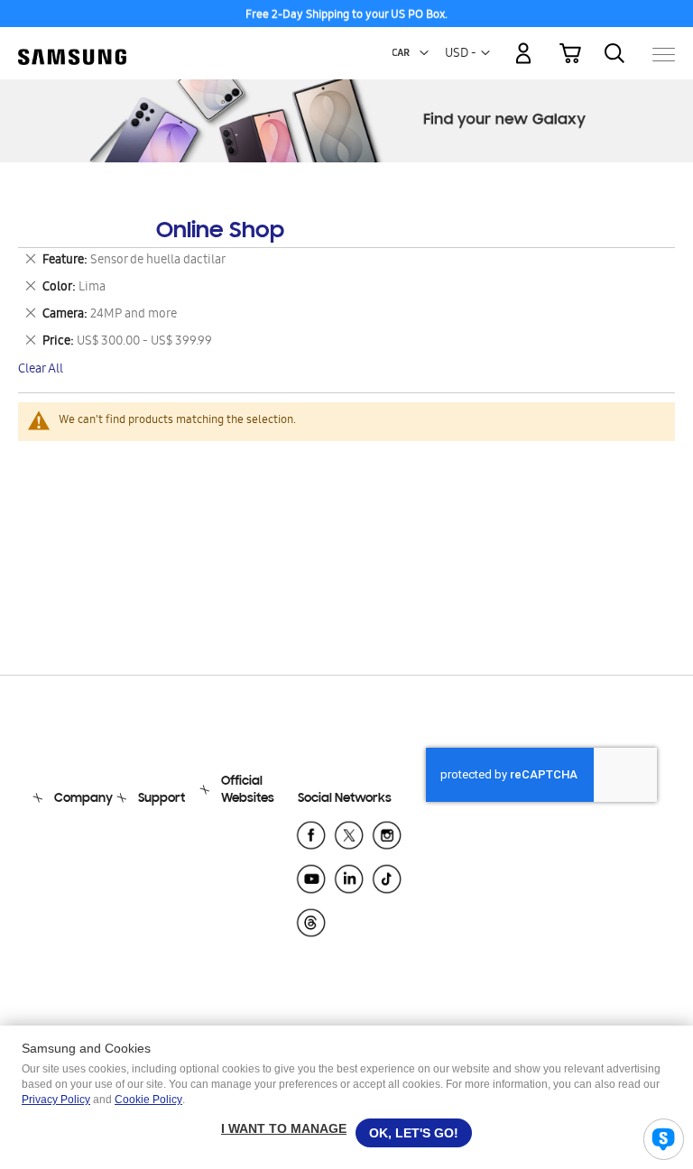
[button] (424, 53)
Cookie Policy (148, 1099)
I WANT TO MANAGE (283, 1128)
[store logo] (72, 45)
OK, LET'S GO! (413, 1133)
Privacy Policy (56, 1099)
